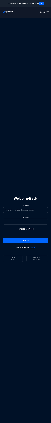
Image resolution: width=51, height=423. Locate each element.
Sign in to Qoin (12, 259)
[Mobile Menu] (47, 12)
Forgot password (25, 229)
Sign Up (32, 248)
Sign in (26, 240)
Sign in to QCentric (36, 259)
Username (25, 206)
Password (25, 217)
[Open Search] (41, 12)
